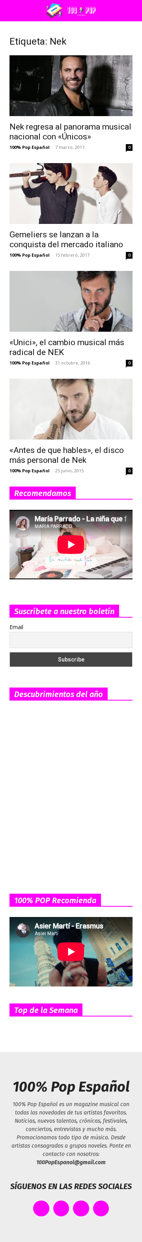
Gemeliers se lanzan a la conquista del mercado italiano (66, 239)
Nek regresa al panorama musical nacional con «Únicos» (70, 131)
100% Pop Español (29, 147)
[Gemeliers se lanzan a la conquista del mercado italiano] (71, 193)
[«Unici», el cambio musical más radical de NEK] (71, 301)
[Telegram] (101, 1209)
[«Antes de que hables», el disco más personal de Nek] (71, 409)
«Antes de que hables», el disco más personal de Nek (66, 455)
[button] (13, 10)
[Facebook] (41, 1209)
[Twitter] (61, 1209)
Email (16, 627)
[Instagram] (81, 1209)
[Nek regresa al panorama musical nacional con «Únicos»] (71, 85)
